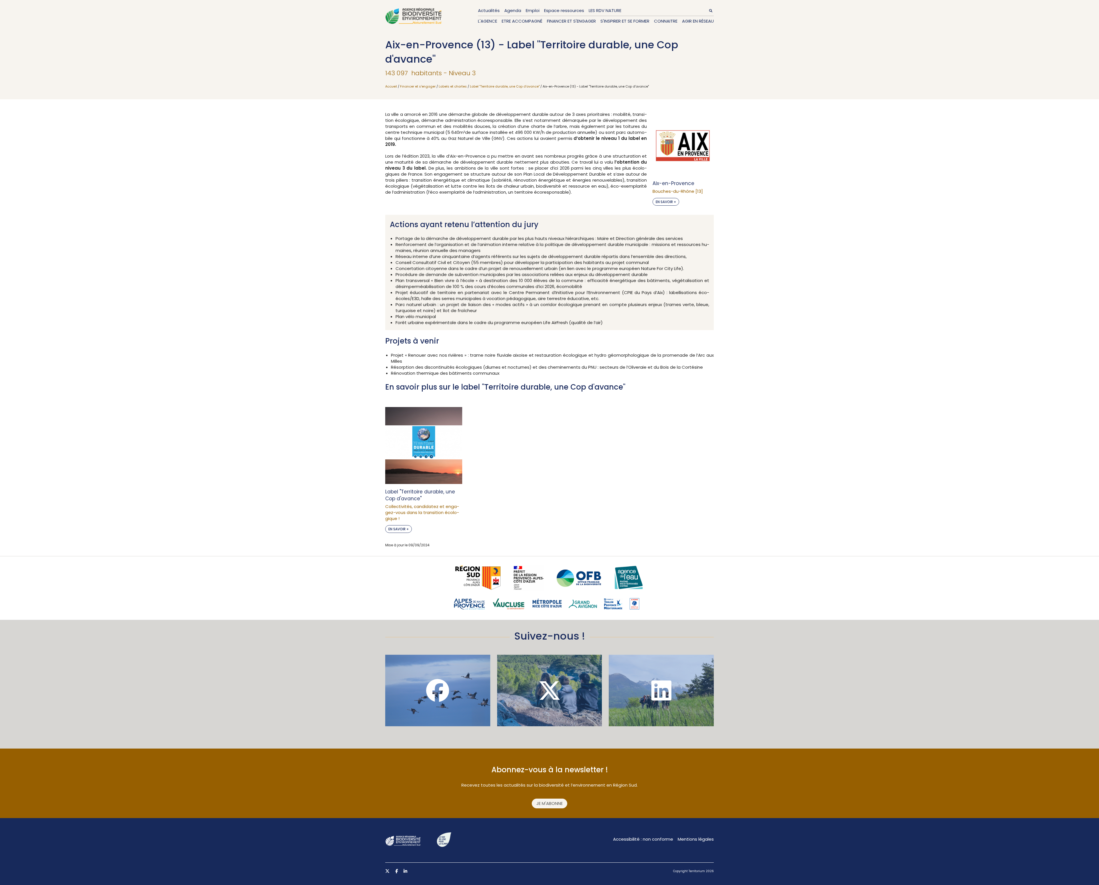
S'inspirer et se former (624, 21)
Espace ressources (564, 10)
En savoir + (666, 201)
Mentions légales (696, 839)
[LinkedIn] (661, 690)
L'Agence (487, 21)
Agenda (512, 10)
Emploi (532, 10)
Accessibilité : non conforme (643, 839)
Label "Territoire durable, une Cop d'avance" (504, 86)
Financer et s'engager (571, 21)
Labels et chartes (453, 86)
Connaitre (665, 21)
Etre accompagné (522, 21)
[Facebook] (437, 690)
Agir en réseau (698, 21)
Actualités (489, 10)
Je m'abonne (549, 803)
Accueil (391, 86)
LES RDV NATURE (605, 10)
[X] (549, 690)
